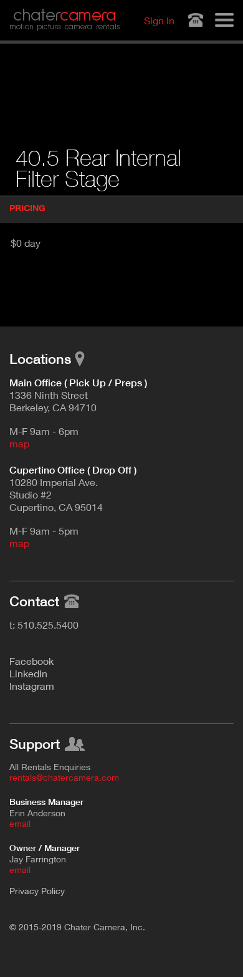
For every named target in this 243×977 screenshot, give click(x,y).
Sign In (159, 20)
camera (64, 15)
